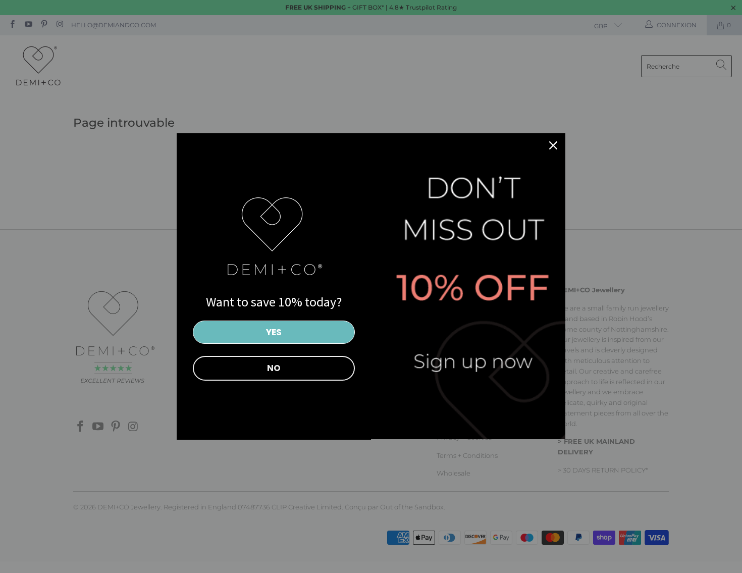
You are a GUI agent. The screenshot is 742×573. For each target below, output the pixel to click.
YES (274, 332)
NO (274, 368)
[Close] (553, 145)
